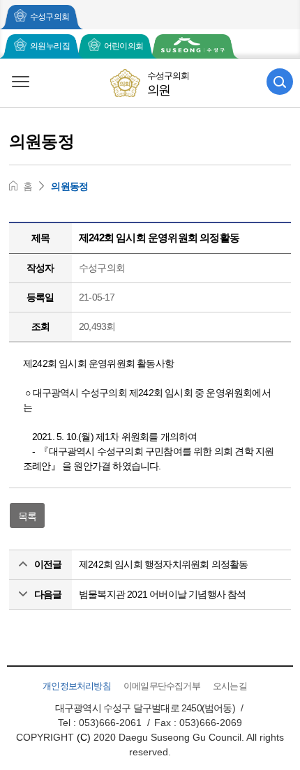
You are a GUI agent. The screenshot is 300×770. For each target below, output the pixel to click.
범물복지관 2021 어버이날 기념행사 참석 (162, 594)
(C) (84, 737)
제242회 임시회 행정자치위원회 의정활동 (163, 564)
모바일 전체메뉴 (20, 81)
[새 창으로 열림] (193, 46)
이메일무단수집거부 (161, 686)
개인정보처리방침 (77, 686)
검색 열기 (280, 81)
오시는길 (230, 686)
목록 (27, 516)
